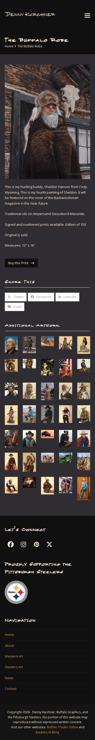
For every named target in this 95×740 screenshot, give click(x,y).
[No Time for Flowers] (65, 457)
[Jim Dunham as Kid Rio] (83, 438)
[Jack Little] (11, 344)
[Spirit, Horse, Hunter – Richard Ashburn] (47, 485)
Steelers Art (14, 667)
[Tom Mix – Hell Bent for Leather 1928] (47, 341)
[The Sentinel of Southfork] (65, 390)
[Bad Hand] (11, 414)
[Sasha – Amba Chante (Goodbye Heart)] (83, 344)
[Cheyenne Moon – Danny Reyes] (47, 367)
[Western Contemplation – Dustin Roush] (83, 488)
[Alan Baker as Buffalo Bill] (83, 390)
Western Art (14, 656)
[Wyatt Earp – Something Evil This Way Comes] (29, 344)
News (9, 678)
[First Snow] (11, 438)
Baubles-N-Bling (47, 732)
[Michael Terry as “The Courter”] (29, 462)
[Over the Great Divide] (83, 461)
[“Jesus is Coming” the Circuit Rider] (65, 438)
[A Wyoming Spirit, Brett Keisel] (47, 391)
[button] (87, 15)
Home (9, 634)
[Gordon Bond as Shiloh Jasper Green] (29, 438)
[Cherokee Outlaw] (65, 413)
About (9, 645)
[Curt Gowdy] (83, 413)
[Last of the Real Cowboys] (11, 461)
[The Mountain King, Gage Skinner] (29, 390)
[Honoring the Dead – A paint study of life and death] (47, 434)
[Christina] (83, 365)
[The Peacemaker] (11, 484)
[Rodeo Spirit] (29, 482)
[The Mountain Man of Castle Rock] (47, 457)
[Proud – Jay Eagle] (11, 389)
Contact (10, 688)
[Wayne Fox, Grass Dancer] (11, 365)
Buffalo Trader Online (62, 727)
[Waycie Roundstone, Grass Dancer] (65, 484)
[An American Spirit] (65, 368)
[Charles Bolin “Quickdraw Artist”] (47, 413)
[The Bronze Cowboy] (29, 413)
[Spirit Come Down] (65, 342)
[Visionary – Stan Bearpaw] (29, 363)
